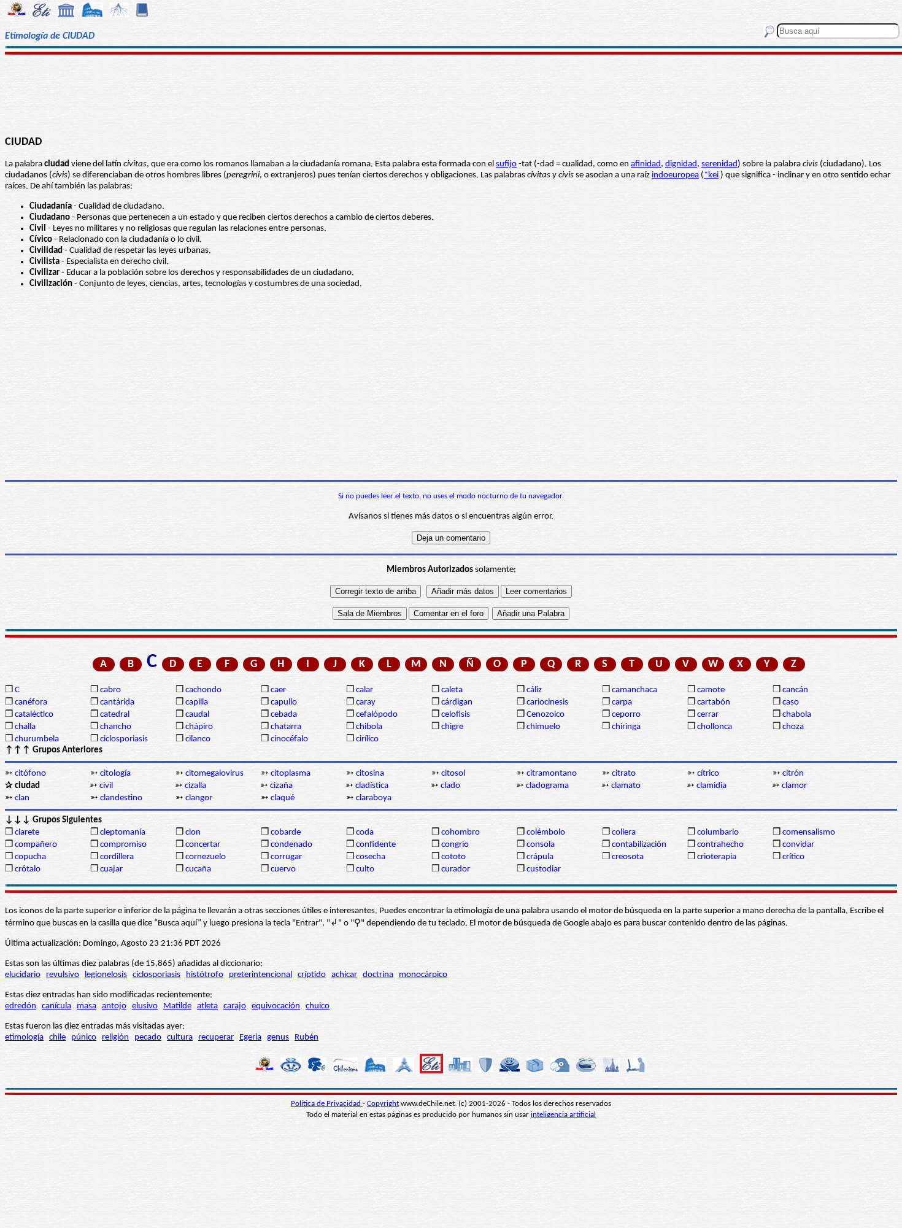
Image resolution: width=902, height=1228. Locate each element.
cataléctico (34, 714)
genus (278, 1037)
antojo (114, 1006)
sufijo (506, 164)
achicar (344, 974)
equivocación (276, 1006)
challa (25, 727)
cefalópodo (377, 714)
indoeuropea (675, 175)
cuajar (111, 869)
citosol (453, 773)
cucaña (198, 869)
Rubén (306, 1037)
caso (790, 702)
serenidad (719, 164)
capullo (284, 702)
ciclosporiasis (124, 739)
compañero (36, 844)
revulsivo (62, 974)
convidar (798, 844)
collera (624, 832)
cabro (110, 690)
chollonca (714, 727)
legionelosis (106, 974)
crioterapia (716, 857)
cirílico (367, 739)
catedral (114, 714)
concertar (202, 844)
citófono (30, 773)
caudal (197, 714)
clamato (626, 785)
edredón (20, 1006)
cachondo (203, 690)
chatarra (286, 727)
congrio (455, 844)
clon (193, 832)
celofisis (455, 714)
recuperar (216, 1037)
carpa (622, 702)
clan (22, 798)
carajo (234, 1006)
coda (365, 832)
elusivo (145, 1006)
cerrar (708, 714)
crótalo (27, 869)
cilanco (197, 739)
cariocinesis (547, 702)
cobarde (286, 832)
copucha (30, 857)
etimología (24, 1037)
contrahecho (720, 844)
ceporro (626, 714)
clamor (794, 785)
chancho (115, 727)
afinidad (646, 164)
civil (106, 785)
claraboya (373, 798)
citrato (624, 773)
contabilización (639, 844)
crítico (793, 857)
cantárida (117, 702)
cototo (453, 857)
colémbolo (545, 832)
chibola (369, 727)
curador (455, 869)
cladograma (547, 785)
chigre (452, 727)
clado (450, 785)
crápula (539, 857)
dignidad (681, 164)
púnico (83, 1037)
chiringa (626, 727)
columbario (718, 832)
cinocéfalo (289, 739)
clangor (198, 798)
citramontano (551, 773)
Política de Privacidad (327, 1104)
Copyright (383, 1104)
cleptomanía (122, 832)
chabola (796, 714)
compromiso (123, 844)
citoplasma (290, 773)
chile (57, 1037)
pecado (147, 1037)
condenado (291, 844)
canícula (56, 1006)
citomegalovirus (214, 773)
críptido (312, 974)
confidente (376, 844)
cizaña (281, 785)
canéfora (31, 702)
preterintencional (260, 974)
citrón (793, 773)
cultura (180, 1037)
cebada (284, 714)
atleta (207, 1006)
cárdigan (456, 702)
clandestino (121, 798)
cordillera (117, 857)
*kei (711, 175)
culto (365, 869)
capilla (196, 702)
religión (115, 1037)
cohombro (460, 832)
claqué (283, 798)
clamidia (711, 785)
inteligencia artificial (563, 1115)
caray (366, 702)
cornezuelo (205, 857)
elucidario (22, 974)
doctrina (378, 974)
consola (540, 844)
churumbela (37, 739)
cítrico (708, 773)
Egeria (250, 1037)
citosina (370, 773)
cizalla (195, 785)
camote (711, 690)
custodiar (543, 869)
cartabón (713, 702)
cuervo (283, 869)
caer (278, 690)
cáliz (534, 690)
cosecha (370, 857)
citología (115, 773)
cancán (795, 690)
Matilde (177, 1006)
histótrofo (204, 974)
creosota (628, 857)
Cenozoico (545, 714)
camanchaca (634, 690)
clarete (27, 832)
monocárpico (423, 974)
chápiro (199, 727)
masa (86, 1006)
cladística (371, 785)
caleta (452, 690)
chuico (318, 1006)
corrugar (286, 857)
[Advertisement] (450, 93)
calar (364, 690)
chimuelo (543, 727)
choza (793, 727)
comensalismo (808, 832)
